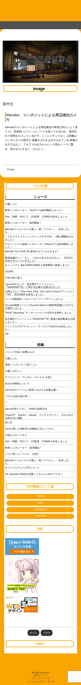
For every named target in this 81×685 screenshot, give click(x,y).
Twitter (40, 495)
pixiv (41, 502)
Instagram (40, 509)
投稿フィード (40, 675)
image (39, 89)
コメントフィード (40, 678)
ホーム (33, 632)
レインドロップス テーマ (40, 681)
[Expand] (4, 24)
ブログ (46, 632)
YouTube (40, 515)
